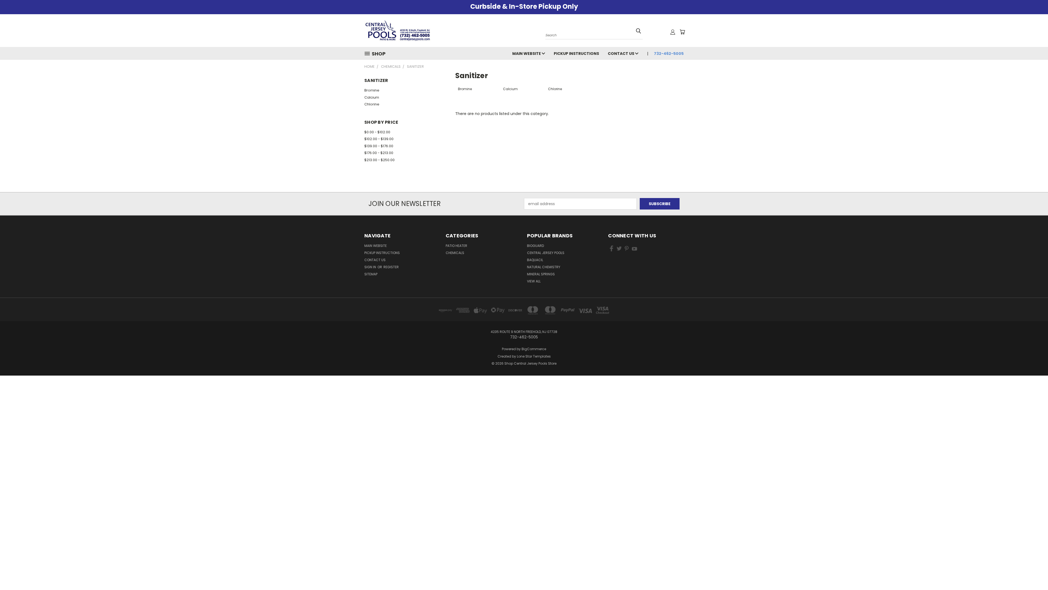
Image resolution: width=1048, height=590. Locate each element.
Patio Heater (456, 245)
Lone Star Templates (534, 356)
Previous (1033, 573)
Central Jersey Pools (545, 252)
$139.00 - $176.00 (378, 146)
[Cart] (682, 32)
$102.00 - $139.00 (379, 138)
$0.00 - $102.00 (377, 132)
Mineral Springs (541, 274)
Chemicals (455, 252)
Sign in (370, 267)
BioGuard (535, 245)
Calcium (371, 97)
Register (391, 267)
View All (534, 281)
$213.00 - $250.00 (379, 160)
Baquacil (535, 260)
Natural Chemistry (543, 267)
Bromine (371, 90)
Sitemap (370, 274)
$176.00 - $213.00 (378, 152)
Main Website (527, 53)
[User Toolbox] (672, 32)
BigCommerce (534, 349)
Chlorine (371, 104)
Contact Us (621, 53)
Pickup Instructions (576, 53)
